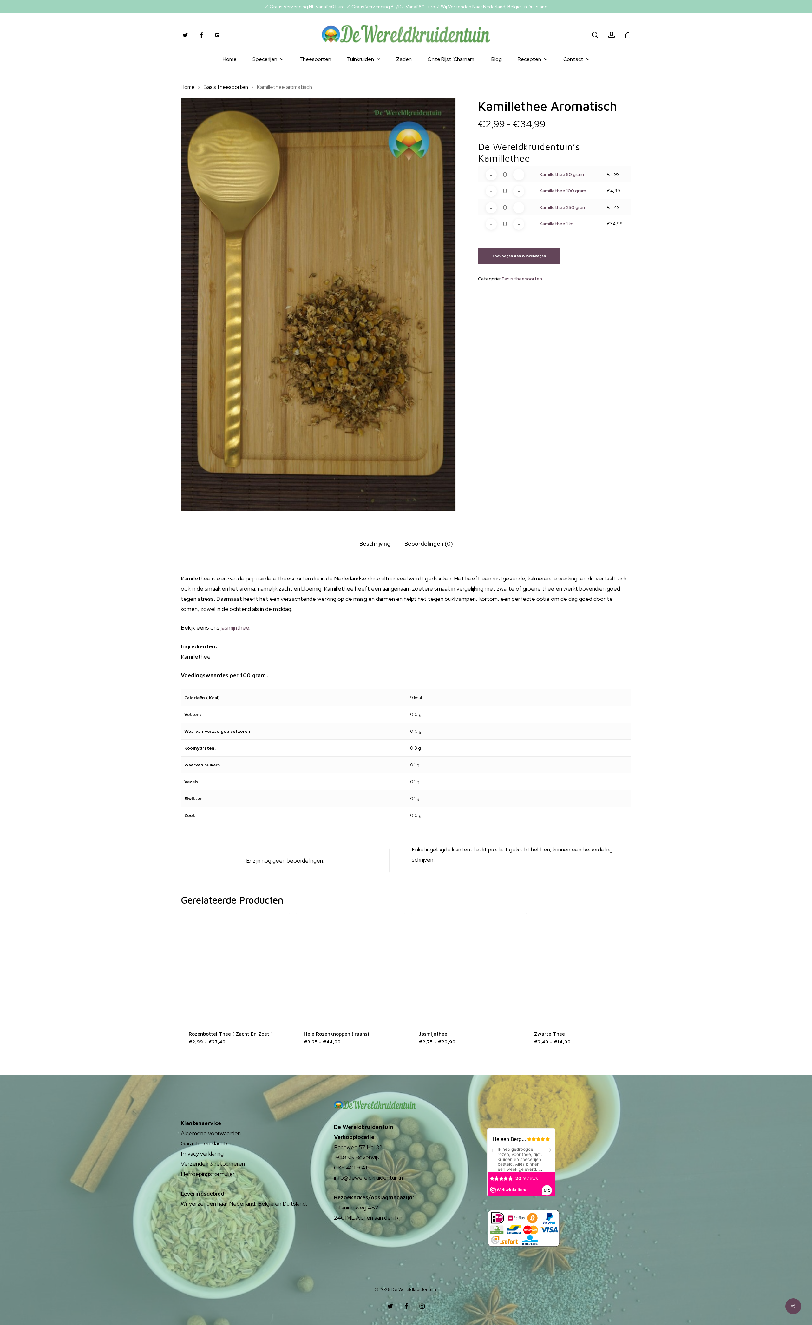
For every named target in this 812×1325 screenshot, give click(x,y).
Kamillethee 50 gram (562, 174)
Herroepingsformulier (208, 1173)
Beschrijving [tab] (374, 543)
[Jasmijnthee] (465, 967)
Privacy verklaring (202, 1153)
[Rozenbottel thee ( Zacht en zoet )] (235, 967)
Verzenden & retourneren (213, 1163)
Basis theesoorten (226, 86)
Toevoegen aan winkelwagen (519, 256)
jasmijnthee (234, 627)
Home (188, 86)
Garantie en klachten (206, 1143)
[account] (611, 35)
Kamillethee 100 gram (563, 191)
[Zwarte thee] (580, 967)
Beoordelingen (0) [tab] (428, 543)
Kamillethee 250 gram (563, 207)
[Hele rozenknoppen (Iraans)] (350, 967)
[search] (595, 35)
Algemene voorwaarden (211, 1133)
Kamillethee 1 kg (556, 224)
